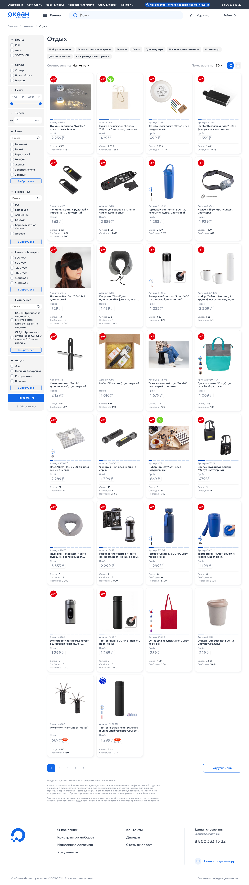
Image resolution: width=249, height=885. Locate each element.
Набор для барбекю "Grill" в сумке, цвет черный (117, 211)
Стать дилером (107, 4)
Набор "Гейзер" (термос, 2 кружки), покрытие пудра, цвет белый (217, 298)
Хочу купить (34, 4)
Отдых (43, 26)
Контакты (127, 4)
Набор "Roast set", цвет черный (119, 383)
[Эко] (110, 79)
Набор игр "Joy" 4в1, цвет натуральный (165, 468)
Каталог (29, 26)
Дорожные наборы (59, 56)
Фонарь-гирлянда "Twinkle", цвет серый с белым (67, 128)
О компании (15, 4)
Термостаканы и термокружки (94, 49)
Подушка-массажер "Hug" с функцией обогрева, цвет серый (68, 555)
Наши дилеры (55, 4)
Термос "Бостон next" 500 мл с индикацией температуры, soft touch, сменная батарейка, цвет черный (119, 729)
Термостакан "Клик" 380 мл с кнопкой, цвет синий (216, 555)
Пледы (136, 49)
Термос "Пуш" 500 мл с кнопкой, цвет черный (119, 642)
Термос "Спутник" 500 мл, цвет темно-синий (168, 555)
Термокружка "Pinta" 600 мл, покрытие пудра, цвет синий (167, 211)
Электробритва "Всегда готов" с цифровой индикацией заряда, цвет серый (69, 642)
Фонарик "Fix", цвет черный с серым (117, 468)
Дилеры (133, 837)
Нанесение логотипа (81, 4)
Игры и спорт (212, 49)
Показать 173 (26, 397)
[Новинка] (53, 79)
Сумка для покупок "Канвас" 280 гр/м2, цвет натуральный (118, 128)
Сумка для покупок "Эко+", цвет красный (169, 642)
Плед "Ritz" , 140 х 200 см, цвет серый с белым (69, 468)
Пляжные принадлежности (184, 49)
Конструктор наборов (75, 837)
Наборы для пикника (60, 49)
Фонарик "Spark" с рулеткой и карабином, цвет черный (69, 211)
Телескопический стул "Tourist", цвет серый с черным (168, 385)
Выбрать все (26, 181)
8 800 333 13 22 (231, 4)
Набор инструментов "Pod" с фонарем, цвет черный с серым (119, 555)
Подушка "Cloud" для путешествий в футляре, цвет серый (117, 298)
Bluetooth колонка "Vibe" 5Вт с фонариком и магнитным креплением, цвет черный (217, 128)
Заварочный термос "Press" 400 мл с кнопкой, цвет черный (169, 298)
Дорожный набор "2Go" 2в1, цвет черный (68, 298)
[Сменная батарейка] (102, 680)
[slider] (11, 103)
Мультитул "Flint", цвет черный (69, 727)
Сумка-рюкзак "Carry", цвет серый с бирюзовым (215, 385)
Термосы (122, 49)
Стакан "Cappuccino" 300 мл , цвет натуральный (216, 642)
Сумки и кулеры (154, 49)
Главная (13, 26)
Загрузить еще (222, 768)
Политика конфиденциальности (218, 878)
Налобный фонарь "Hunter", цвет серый (215, 211)
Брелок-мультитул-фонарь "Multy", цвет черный (214, 468)
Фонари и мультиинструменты (92, 56)
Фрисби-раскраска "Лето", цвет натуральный (169, 128)
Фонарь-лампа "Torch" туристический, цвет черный (68, 385)
